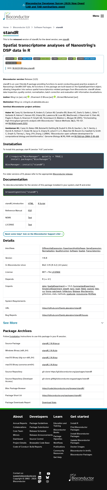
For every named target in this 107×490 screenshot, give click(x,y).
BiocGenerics (87, 291)
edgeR (66, 288)
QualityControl (62, 251)
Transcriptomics (93, 251)
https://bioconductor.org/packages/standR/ (62, 395)
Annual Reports (20, 423)
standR (66, 39)
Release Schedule (38, 431)
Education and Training (60, 424)
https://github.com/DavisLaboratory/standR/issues (65, 315)
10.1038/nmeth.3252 (18, 123)
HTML (31, 203)
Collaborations (19, 427)
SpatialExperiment (55, 286)
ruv (43, 291)
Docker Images (77, 446)
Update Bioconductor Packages (80, 441)
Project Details (19, 443)
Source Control (36, 439)
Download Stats (49, 402)
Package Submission (39, 427)
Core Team (18, 431)
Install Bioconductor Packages (79, 435)
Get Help (58, 457)
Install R (74, 423)
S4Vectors (67, 291)
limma (48, 291)
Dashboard (18, 439)
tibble (83, 288)
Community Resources (59, 452)
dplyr (44, 286)
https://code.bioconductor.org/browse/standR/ (63, 388)
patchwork (56, 291)
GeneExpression (93, 248)
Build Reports (36, 446)
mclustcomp (81, 294)
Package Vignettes (58, 437)
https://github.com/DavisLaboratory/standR (61, 308)
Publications (59, 446)
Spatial (82, 251)
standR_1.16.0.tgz (49, 357)
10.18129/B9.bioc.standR (23, 68)
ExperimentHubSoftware (74, 248)
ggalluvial (71, 294)
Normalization (48, 251)
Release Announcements (41, 435)
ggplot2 (90, 288)
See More (10, 323)
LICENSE (56, 272)
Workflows (58, 443)
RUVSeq (92, 294)
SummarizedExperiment (84, 286)
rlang (72, 288)
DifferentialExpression (52, 248)
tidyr (97, 288)
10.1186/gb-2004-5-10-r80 (86, 136)
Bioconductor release (63, 174)
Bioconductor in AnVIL (80, 450)
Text (30, 217)
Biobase (76, 291)
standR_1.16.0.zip (49, 350)
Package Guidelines (39, 423)
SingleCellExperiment (52, 288)
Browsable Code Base (40, 443)
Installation (15, 336)
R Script (41, 203)
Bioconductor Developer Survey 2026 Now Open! (55, 3)
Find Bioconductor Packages (78, 428)
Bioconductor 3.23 (21, 27)
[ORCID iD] (28, 97)
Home (6, 27)
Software (74, 251)
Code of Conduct (21, 446)
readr (77, 288)
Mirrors (16, 435)
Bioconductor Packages (81, 454)
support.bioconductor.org (24, 476)
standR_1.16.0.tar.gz (51, 343)
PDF (30, 210)
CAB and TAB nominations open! (45, 6)
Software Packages (43, 27)
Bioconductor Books (60, 431)
